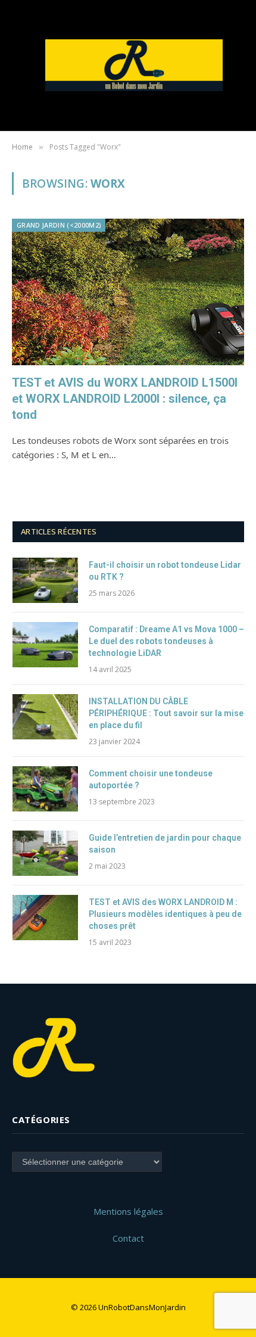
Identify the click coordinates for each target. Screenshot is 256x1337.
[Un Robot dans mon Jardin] (134, 65)
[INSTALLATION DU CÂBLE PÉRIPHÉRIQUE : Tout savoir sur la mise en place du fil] (45, 716)
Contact (128, 1238)
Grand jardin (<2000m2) (59, 224)
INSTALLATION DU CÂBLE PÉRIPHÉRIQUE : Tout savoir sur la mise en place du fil (166, 713)
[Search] (238, 65)
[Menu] (19, 65)
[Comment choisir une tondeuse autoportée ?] (45, 788)
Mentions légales (128, 1211)
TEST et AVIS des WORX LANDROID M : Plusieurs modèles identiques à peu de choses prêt (165, 914)
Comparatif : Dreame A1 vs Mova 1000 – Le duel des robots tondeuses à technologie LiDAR (166, 641)
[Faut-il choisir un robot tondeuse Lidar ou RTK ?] (45, 580)
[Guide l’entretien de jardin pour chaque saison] (45, 853)
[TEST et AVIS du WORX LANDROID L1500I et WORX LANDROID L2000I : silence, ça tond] (128, 292)
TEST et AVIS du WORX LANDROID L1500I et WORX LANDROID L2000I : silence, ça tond (125, 398)
